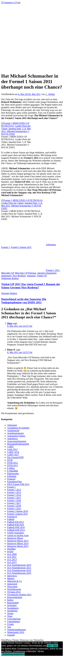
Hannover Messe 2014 (17, 543)
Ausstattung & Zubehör (18, 428)
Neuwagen (12, 586)
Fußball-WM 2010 (16, 527)
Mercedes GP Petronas (25, 273)
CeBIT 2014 (13, 452)
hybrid (10, 551)
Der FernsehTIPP (15, 457)
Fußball (10, 519)
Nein (55, 646)
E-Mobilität (12, 471)
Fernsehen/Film (14, 481)
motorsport (6, 275)
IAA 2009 (12, 554)
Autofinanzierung (15, 433)
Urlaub (10, 624)
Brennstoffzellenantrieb (18, 444)
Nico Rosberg (19, 275)
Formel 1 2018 (14, 506)
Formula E (12, 516)
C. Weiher (50, 94)
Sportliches (12, 610)
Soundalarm (12, 608)
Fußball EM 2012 (15, 522)
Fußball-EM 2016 (15, 524)
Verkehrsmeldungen (16, 629)
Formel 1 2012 (14, 489)
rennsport (31, 275)
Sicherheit (12, 605)
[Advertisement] (32, 37)
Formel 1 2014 (14, 495)
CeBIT (10, 446)
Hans (9, 323)
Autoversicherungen (16, 441)
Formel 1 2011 (53, 270)
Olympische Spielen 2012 (19, 594)
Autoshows (12, 438)
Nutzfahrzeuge (14, 589)
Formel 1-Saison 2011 (21, 247)
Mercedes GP (7, 273)
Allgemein (51, 244)
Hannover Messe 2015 (17, 546)
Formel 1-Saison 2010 (17, 511)
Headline (11, 549)
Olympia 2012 (14, 592)
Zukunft (11, 635)
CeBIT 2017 (13, 454)
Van (9, 627)
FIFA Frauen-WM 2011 (18, 484)
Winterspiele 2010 (15, 632)
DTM (10, 460)
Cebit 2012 (12, 449)
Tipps (9, 616)
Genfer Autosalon (15, 532)
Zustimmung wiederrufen (13, 654)
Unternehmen (13, 621)
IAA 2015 (12, 562)
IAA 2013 (12, 559)
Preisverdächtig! (14, 597)
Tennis (10, 613)
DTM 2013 (12, 465)
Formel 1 (5, 247)
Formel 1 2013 (14, 492)
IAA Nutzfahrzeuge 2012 (19, 567)
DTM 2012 (12, 463)
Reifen (10, 600)
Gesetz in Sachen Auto (18, 535)
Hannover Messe (15, 538)
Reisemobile (13, 602)
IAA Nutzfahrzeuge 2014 (19, 570)
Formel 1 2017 (14, 503)
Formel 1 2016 (14, 500)
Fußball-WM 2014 (16, 530)
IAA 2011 (12, 557)
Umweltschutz (14, 619)
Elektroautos (13, 473)
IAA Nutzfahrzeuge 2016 (19, 573)
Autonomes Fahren (16, 436)
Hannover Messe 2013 (17, 541)
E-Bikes (11, 468)
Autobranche (13, 430)
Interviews (12, 576)
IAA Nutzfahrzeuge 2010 (19, 565)
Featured (11, 479)
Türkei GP (42, 275)
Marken (10, 578)
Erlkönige (11, 476)
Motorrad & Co (14, 581)
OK (49, 646)
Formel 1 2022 (14, 508)
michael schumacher (46, 273)
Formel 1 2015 (14, 497)
